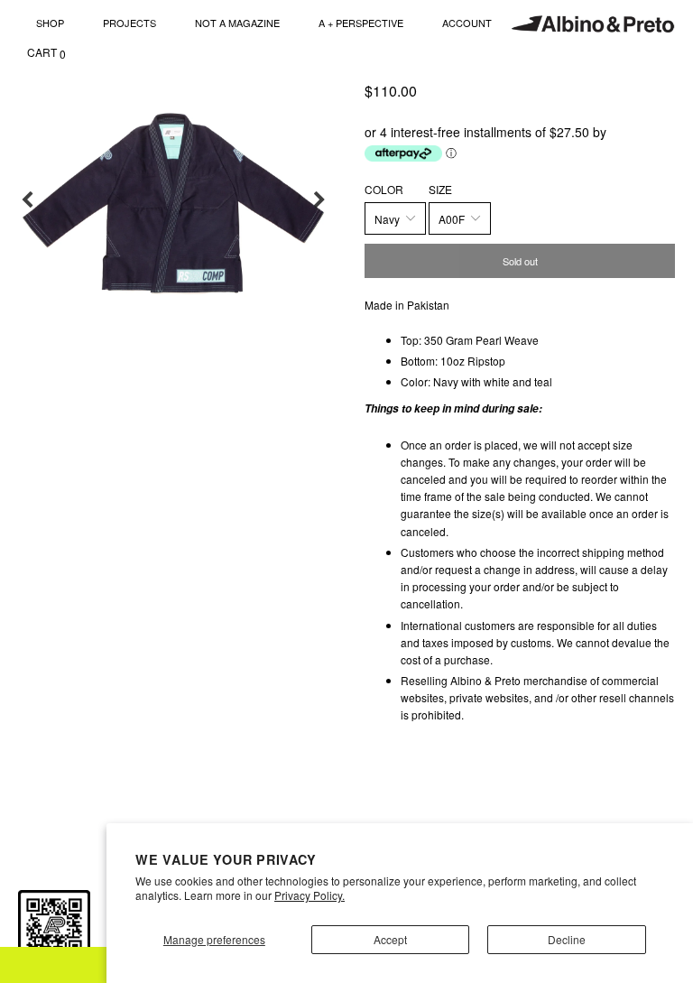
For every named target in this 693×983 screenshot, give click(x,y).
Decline (567, 939)
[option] (173, 200)
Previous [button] (27, 200)
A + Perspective (361, 22)
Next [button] (319, 200)
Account (467, 22)
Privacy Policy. (309, 895)
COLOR (384, 189)
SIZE (440, 189)
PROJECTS (129, 22)
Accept (390, 939)
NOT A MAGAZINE (237, 22)
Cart (46, 52)
